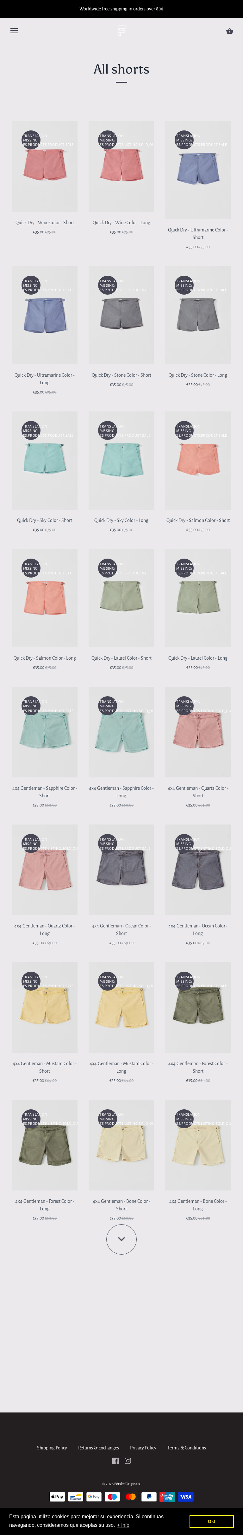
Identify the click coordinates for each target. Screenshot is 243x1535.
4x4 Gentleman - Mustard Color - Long (121, 1067)
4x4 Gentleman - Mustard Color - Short (45, 1067)
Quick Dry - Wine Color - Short (45, 222)
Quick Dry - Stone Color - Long (198, 375)
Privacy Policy (143, 1447)
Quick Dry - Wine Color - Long (121, 222)
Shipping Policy (52, 1447)
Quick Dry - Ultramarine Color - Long (45, 379)
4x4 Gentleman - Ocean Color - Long (198, 929)
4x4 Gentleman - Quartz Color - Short (198, 792)
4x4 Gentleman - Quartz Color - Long (44, 929)
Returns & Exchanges (98, 1447)
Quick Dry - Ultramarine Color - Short (198, 233)
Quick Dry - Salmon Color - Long (45, 658)
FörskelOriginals (127, 1484)
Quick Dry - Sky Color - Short (44, 520)
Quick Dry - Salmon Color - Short (198, 520)
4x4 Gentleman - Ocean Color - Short (121, 929)
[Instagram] (128, 1460)
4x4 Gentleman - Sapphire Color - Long (121, 792)
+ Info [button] (123, 1525)
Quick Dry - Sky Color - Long (121, 520)
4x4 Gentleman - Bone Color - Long (198, 1205)
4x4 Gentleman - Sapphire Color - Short (44, 792)
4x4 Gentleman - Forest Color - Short (197, 1067)
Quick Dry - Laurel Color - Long (197, 658)
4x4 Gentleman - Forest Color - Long (44, 1205)
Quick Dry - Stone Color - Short (121, 375)
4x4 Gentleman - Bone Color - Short (121, 1205)
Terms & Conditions (186, 1447)
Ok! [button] (211, 1521)
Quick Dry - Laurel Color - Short (121, 658)
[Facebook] (115, 1460)
